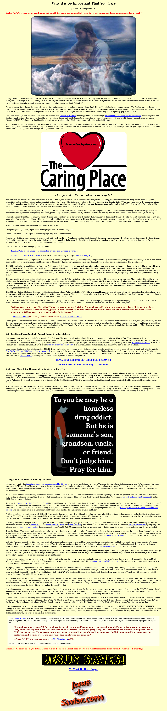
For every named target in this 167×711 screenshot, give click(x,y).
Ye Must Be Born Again (83, 669)
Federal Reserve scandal (114, 535)
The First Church (60, 639)
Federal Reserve (74, 525)
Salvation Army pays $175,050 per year (104, 561)
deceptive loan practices (29, 527)
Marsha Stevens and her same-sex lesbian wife (123, 116)
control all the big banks (55, 525)
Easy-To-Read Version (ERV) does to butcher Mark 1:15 (28, 351)
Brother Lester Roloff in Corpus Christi (32, 503)
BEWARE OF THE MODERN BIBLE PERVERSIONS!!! (83, 360)
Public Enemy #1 (83, 255)
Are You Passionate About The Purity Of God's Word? (83, 364)
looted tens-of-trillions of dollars (110, 546)
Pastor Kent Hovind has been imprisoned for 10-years (46, 484)
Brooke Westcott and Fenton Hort (60, 345)
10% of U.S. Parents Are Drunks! (26, 255)
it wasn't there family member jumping (136, 497)
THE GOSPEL (26, 356)
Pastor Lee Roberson (21, 316)
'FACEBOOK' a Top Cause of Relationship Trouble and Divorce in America (44, 251)
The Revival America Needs (71, 316)
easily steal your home (137, 525)
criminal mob (35, 525)
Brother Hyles (19, 618)
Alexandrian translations (141, 343)
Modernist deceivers (68, 116)
